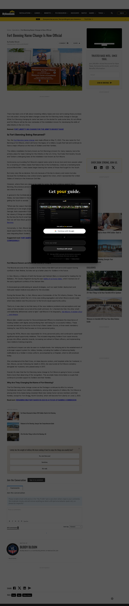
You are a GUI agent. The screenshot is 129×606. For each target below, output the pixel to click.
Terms (67, 258)
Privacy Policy (75, 258)
